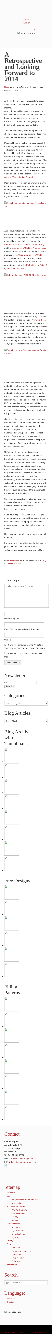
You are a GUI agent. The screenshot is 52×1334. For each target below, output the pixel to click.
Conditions (16, 1254)
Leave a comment (14, 564)
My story (15, 1237)
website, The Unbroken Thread (18, 177)
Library (10, 1240)
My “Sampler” (18, 1230)
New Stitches (39, 320)
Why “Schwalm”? (19, 1210)
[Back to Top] (48, 1330)
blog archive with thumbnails (25, 1199)
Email (6, 683)
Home (6, 87)
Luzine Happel (26, 10)
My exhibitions (18, 1234)
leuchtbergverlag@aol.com (23, 1162)
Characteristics (18, 1213)
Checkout (16, 1247)
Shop (9, 1244)
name (12, 618)
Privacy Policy (18, 1258)
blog (14, 87)
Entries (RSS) (23, 1332)
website (8, 640)
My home (16, 1227)
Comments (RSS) (39, 1332)
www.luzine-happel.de (23, 1158)
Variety (15, 1220)
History (15, 1217)
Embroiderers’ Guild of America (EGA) (29, 248)
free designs (17, 1203)
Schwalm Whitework (16, 1206)
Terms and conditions (21, 1251)
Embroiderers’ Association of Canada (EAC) (24, 244)
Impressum (12, 1265)
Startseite (11, 1193)
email (22, 629)
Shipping (16, 1261)
